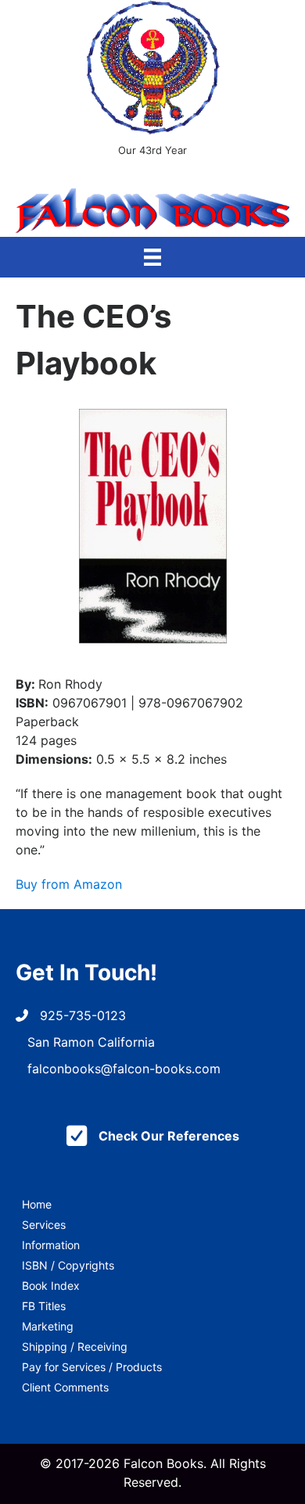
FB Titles (44, 1305)
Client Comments (65, 1387)
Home (37, 1204)
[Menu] (152, 257)
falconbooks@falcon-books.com (124, 1068)
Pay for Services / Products (92, 1366)
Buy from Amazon (69, 884)
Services (44, 1224)
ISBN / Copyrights (68, 1265)
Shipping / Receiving (74, 1346)
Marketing (48, 1326)
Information (51, 1245)
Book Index (51, 1285)
